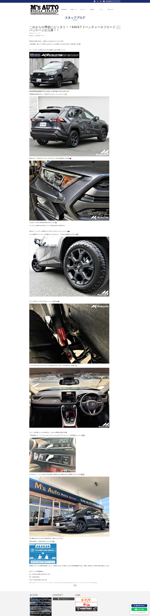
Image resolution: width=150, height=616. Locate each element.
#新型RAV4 (95, 582)
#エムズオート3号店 (78, 582)
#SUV (73, 582)
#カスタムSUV (84, 582)
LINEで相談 (139, 609)
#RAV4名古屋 (62, 582)
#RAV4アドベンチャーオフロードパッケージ (41, 582)
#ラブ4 (89, 582)
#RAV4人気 (57, 582)
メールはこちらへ (64, 599)
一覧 (75, 585)
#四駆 (92, 582)
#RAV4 (31, 582)
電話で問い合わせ (139, 605)
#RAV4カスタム (52, 582)
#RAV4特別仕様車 (68, 582)
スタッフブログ (38, 33)
